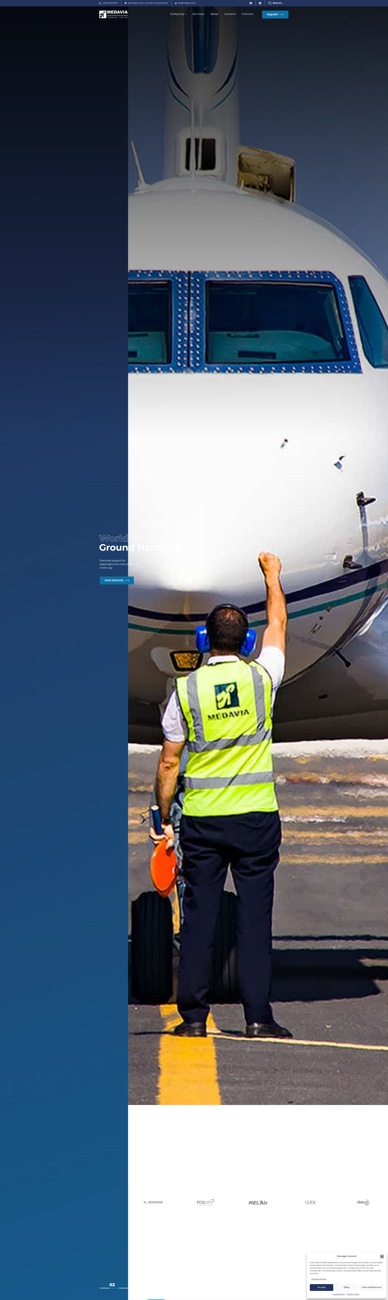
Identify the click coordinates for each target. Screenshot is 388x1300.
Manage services (318, 1279)
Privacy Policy (352, 1294)
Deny (347, 1287)
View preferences (372, 1287)
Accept (322, 1287)
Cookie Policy (339, 1294)
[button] (381, 1256)
